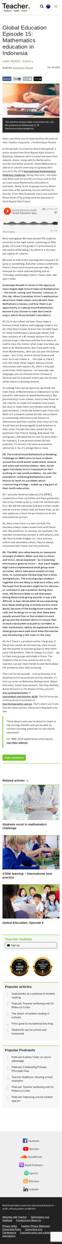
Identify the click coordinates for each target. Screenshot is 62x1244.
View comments (14, 757)
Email (26, 78)
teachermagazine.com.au (17, 703)
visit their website (17, 742)
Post (16, 78)
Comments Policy (11, 1229)
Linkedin (34, 1189)
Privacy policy (9, 1226)
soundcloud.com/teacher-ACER (20, 696)
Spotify (33, 1173)
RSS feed (34, 1181)
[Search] (41, 6)
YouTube (34, 1149)
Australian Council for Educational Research (31, 1205)
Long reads (11, 61)
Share (6, 78)
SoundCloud (35, 1156)
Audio (26, 61)
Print (36, 78)
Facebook (33, 1140)
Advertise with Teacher (14, 1217)
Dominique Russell (23, 67)
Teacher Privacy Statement (35, 1226)
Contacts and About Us (28, 1220)
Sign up (15, 945)
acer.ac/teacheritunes (15, 692)
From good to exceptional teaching (32, 1023)
